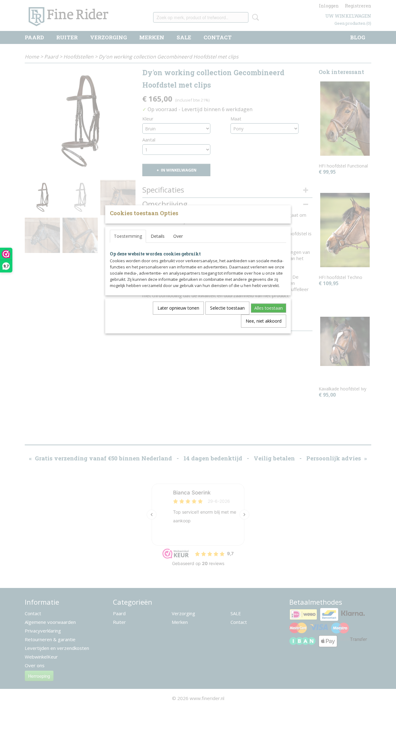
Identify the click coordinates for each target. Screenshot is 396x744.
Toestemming (128, 236)
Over (178, 236)
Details (158, 236)
